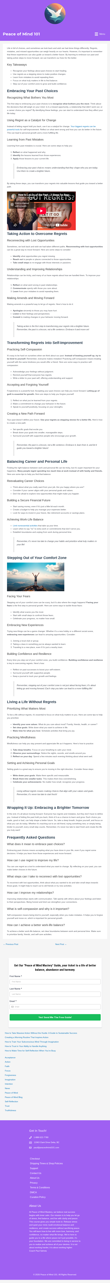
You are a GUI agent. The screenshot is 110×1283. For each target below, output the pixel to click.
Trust (7, 1106)
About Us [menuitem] (34, 1178)
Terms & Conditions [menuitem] (40, 1187)
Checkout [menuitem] (35, 1159)
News (7, 1088)
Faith (7, 1066)
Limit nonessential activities (25, 526)
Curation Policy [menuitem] (38, 1197)
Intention (9, 1084)
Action (7, 1062)
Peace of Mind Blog (13, 1097)
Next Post (61, 944)
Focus (7, 1071)
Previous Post (10, 944)
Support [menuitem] (34, 1168)
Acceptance (10, 1058)
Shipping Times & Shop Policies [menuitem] (46, 1163)
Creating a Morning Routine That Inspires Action (26, 1037)
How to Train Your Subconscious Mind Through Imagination (32, 1042)
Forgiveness (10, 1075)
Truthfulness (10, 1110)
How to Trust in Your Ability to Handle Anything (26, 1046)
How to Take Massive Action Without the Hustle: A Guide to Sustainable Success (41, 1033)
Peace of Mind (11, 1093)
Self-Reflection (11, 1101)
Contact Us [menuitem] (35, 1173)
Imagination (10, 1080)
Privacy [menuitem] (34, 1183)
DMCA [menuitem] (33, 1192)
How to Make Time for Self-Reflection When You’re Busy (30, 1051)
